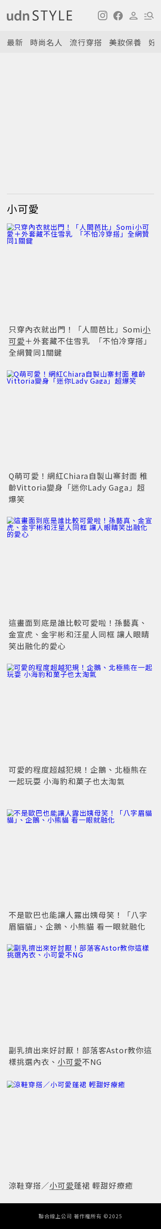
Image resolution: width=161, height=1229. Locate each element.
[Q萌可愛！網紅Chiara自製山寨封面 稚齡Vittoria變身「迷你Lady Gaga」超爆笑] (80, 419)
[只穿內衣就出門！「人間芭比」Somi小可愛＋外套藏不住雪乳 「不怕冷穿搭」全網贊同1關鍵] (80, 272)
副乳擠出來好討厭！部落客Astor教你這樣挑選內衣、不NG (80, 1055)
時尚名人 (46, 42)
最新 (15, 42)
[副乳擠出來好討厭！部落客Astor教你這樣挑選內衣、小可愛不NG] (80, 993)
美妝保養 (125, 42)
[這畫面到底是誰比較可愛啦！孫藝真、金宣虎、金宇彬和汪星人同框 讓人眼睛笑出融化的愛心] (80, 566)
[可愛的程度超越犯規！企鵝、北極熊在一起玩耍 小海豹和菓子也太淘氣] (80, 713)
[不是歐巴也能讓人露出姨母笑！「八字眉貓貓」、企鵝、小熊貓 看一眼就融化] (80, 858)
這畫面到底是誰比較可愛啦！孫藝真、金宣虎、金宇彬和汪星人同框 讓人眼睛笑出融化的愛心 (79, 634)
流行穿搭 (86, 42)
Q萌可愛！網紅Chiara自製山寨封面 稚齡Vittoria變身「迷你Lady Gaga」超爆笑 (78, 487)
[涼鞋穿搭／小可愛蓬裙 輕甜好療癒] (80, 1129)
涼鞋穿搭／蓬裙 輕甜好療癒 (71, 1185)
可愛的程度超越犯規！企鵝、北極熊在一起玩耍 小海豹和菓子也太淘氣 (78, 775)
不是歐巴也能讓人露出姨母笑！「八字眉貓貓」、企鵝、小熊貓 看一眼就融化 (78, 920)
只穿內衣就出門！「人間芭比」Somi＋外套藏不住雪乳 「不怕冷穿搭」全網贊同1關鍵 (80, 340)
